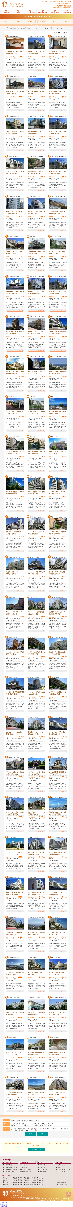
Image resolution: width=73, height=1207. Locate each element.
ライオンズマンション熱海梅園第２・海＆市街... (57, 533)
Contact (60, 1162)
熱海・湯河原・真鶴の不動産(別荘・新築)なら (48, 1199)
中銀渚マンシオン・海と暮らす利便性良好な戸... (15, 212)
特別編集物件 (62, 1182)
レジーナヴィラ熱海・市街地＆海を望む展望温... (15, 813)
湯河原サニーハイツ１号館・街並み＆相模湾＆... (15, 252)
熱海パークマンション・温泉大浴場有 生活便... (57, 132)
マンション (7, 1182)
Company (7, 1162)
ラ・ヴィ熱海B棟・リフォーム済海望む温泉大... (57, 893)
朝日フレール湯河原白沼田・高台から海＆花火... (15, 533)
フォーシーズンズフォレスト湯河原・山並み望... (15, 613)
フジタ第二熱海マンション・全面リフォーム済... (36, 973)
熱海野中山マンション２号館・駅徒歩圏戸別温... (36, 292)
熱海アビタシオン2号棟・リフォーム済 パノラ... (57, 452)
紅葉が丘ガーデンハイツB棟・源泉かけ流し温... (35, 172)
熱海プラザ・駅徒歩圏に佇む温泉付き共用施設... (15, 893)
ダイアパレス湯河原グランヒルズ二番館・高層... (36, 653)
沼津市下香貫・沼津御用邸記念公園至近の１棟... (36, 1013)
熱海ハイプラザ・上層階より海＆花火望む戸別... (57, 372)
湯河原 (30, 21)
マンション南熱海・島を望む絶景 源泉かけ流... (36, 92)
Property (25, 1162)
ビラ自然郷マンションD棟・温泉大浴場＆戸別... (14, 52)
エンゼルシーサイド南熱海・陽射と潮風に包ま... (15, 933)
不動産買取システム (10, 1172)
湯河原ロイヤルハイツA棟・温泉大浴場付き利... (36, 733)
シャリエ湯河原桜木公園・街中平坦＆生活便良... (57, 773)
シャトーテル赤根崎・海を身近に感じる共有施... (15, 292)
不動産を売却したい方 (10, 1169)
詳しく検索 (36, 25)
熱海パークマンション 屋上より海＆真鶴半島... (36, 52)
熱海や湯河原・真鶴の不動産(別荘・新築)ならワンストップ (23, 28)
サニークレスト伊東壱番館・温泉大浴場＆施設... (36, 613)
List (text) (43, 1162)
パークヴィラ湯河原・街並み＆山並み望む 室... (36, 693)
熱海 (6, 21)
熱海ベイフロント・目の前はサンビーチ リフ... (36, 1093)
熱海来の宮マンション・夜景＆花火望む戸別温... (57, 813)
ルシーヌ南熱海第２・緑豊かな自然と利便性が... (15, 132)
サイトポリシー (62, 1172)
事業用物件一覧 (26, 1172)
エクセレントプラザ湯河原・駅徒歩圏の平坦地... (36, 853)
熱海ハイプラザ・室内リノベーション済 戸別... (36, 372)
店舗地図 (4, 1206)
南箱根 (42, 21)
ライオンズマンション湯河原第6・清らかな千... (15, 332)
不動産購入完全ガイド (64, 1184)
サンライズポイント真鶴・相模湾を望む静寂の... (36, 452)
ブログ (60, 1167)
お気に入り (68, 1194)
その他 (54, 21)
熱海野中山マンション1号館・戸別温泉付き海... (35, 332)
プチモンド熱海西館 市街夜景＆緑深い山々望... (15, 452)
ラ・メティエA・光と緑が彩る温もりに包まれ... (14, 412)
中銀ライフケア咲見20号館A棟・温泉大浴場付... (57, 332)
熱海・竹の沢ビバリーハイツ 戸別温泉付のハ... (36, 813)
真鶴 (18, 21)
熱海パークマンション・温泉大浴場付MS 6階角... (57, 172)
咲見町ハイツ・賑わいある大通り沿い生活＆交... (57, 653)
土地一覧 (24, 1165)
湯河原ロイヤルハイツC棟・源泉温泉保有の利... (57, 613)
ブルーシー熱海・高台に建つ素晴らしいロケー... (57, 212)
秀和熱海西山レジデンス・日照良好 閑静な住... (36, 132)
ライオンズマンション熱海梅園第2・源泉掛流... (36, 933)
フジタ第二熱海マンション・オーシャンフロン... (57, 933)
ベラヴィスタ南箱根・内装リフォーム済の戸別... (36, 773)
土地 (5, 1178)
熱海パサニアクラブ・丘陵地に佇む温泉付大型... (15, 1013)
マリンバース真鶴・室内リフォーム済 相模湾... (57, 973)
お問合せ (4, 1202)
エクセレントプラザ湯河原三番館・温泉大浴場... (15, 693)
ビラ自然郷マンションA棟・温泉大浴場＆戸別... (57, 52)
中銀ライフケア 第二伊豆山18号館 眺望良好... (15, 92)
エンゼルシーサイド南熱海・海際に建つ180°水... (15, 733)
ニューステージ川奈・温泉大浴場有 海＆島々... (36, 252)
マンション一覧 (26, 1169)
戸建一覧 (24, 1167)
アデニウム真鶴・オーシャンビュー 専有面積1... (15, 1093)
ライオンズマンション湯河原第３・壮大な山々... (15, 653)
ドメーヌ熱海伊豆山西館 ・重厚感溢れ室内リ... (36, 1053)
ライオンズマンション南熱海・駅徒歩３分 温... (57, 493)
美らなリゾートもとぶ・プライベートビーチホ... (15, 853)
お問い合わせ (61, 1165)
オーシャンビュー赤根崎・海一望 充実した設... (36, 212)
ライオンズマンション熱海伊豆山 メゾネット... (57, 252)
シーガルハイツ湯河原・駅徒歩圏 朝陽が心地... (57, 853)
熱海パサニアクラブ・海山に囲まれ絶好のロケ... (57, 1013)
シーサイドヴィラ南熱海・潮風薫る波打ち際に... (15, 973)
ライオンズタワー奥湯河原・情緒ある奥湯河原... (36, 533)
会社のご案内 (8, 1165)
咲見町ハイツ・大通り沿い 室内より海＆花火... (14, 573)
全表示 (67, 21)
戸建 (5, 1180)
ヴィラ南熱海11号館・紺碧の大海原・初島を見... (58, 412)
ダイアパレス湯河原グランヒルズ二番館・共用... (57, 693)
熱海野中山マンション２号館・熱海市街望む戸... (57, 92)
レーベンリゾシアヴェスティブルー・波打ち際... (15, 1053)
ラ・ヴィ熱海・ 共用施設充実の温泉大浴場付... (57, 733)
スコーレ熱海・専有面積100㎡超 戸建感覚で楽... (36, 893)
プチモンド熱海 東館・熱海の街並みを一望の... (36, 493)
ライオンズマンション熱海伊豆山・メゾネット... (36, 412)
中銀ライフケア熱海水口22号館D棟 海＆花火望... (15, 372)
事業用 (6, 1184)
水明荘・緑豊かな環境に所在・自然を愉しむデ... (57, 1053)
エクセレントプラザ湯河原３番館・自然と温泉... (36, 573)
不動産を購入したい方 (10, 1167)
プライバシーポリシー (64, 1169)
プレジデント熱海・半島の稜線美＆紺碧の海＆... (15, 493)
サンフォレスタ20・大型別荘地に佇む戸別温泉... (15, 172)
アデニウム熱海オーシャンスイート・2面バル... (57, 1093)
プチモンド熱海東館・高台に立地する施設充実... (15, 773)
